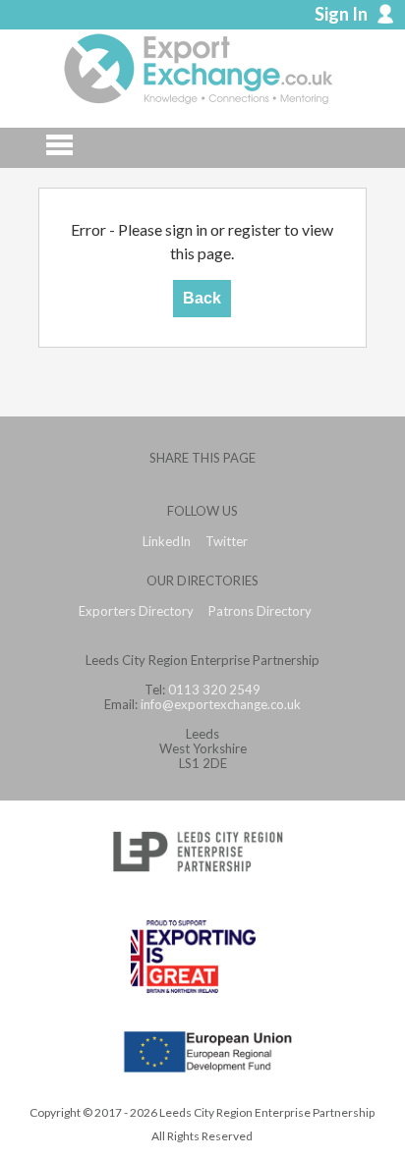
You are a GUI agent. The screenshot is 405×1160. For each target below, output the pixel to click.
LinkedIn (167, 541)
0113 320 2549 (214, 689)
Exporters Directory (136, 611)
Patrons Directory (260, 611)
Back (202, 298)
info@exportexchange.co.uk (221, 704)
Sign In (341, 14)
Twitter (226, 541)
